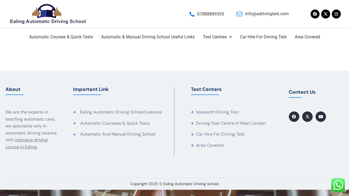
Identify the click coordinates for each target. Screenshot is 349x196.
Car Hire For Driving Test (263, 36)
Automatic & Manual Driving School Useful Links (148, 36)
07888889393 (210, 14)
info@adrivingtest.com (267, 13)
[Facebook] (315, 14)
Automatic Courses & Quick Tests (61, 36)
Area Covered (307, 36)
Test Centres (215, 36)
